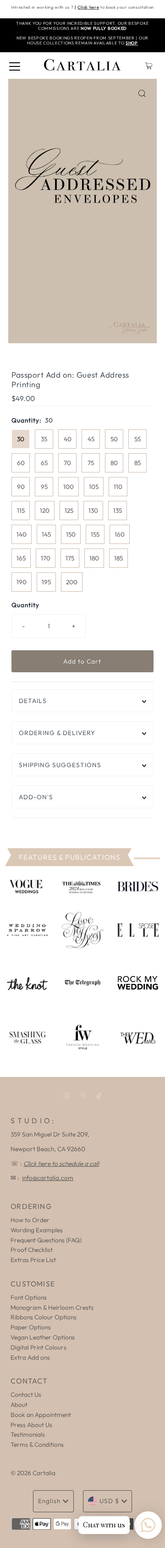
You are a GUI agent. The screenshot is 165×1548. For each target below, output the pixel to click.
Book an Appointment (41, 1415)
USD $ (109, 1501)
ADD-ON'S (36, 797)
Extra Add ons (30, 1357)
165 (21, 558)
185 (118, 558)
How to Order (30, 1220)
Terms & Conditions (37, 1444)
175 (70, 558)
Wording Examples (37, 1230)
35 (44, 439)
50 (114, 439)
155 (95, 534)
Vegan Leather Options (43, 1337)
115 (21, 510)
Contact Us (26, 1394)
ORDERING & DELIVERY (57, 733)
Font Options (29, 1297)
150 (71, 534)
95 (44, 487)
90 (21, 487)
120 (45, 510)
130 (93, 510)
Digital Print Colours (38, 1347)
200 (71, 582)
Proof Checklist (32, 1250)
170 (45, 558)
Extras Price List (33, 1260)
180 (94, 558)
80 (114, 463)
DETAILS (33, 701)
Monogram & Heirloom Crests (52, 1307)
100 (68, 487)
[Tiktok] (98, 1096)
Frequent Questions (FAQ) (46, 1240)
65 (44, 463)
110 (118, 487)
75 (91, 463)
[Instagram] (67, 1096)
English (49, 1501)
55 (137, 439)
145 (46, 534)
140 (21, 534)
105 (94, 487)
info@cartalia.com (47, 1178)
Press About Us (31, 1425)
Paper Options (31, 1327)
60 (21, 463)
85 (137, 463)
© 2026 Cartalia (33, 1473)
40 (68, 439)
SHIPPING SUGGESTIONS (60, 765)
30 (20, 439)
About (19, 1404)
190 (21, 582)
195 (46, 582)
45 (91, 439)
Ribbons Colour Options (44, 1317)
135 (117, 510)
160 (120, 534)
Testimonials (28, 1434)
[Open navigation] (14, 66)
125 (69, 510)
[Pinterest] (83, 1096)
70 (67, 463)
